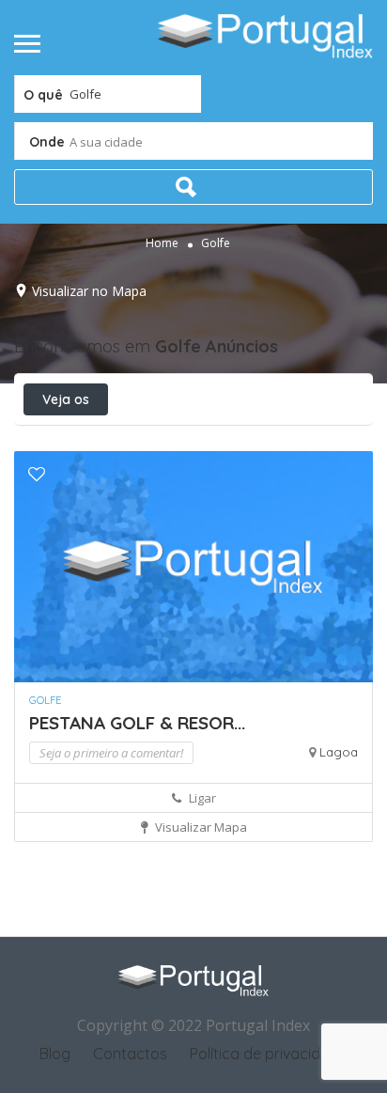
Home (162, 243)
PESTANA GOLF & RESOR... (137, 722)
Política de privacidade (269, 1053)
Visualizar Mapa (199, 827)
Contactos (130, 1053)
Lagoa (338, 751)
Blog (54, 1053)
